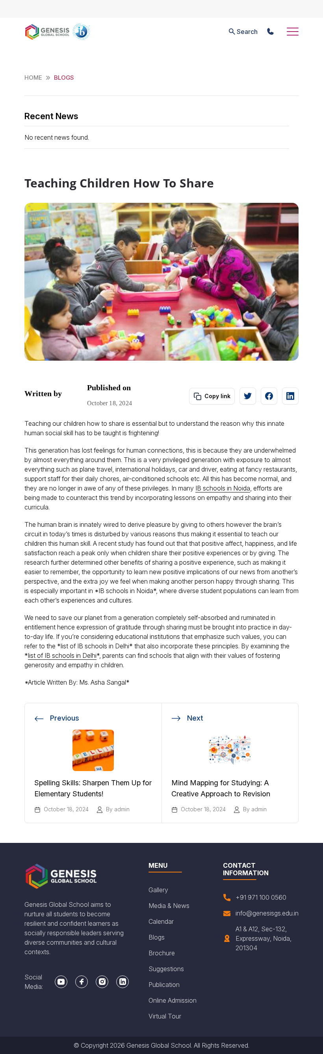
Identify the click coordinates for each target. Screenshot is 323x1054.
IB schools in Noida (222, 488)
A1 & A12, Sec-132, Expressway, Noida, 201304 (263, 938)
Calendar (161, 921)
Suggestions (166, 969)
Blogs (157, 937)
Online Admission (173, 1000)
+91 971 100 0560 (261, 897)
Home (33, 77)
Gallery (158, 890)
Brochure (162, 953)
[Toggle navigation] (293, 31)
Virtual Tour (165, 1016)
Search (247, 32)
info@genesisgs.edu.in (267, 913)
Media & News (169, 906)
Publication (164, 984)
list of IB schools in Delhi (62, 655)
